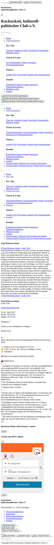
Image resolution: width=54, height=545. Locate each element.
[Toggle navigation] (2, 34)
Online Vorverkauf (28, 62)
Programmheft (42, 50)
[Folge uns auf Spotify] (2, 32)
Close (4, 431)
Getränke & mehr (21, 50)
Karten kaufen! (33, 99)
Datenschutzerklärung (14, 87)
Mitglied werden (12, 53)
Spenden (30, 75)
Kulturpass (10, 135)
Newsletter (32, 50)
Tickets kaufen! (12, 163)
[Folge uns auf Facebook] (5, 32)
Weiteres (9, 205)
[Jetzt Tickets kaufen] (16, 2)
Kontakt (25, 85)
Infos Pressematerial (42, 75)
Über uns (9, 50)
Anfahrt (9, 75)
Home (8, 38)
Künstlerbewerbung (14, 85)
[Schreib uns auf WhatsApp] (10, 32)
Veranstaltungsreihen (14, 132)
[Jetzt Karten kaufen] (8, 528)
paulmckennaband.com (10, 308)
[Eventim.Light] (14, 96)
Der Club (9, 176)
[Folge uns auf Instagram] (7, 32)
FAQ (15, 75)
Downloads (21, 75)
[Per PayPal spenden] (51, 536)
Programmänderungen (15, 65)
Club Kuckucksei (13, 41)
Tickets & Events (13, 191)
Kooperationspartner (14, 518)
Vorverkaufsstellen (13, 62)
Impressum (33, 85)
